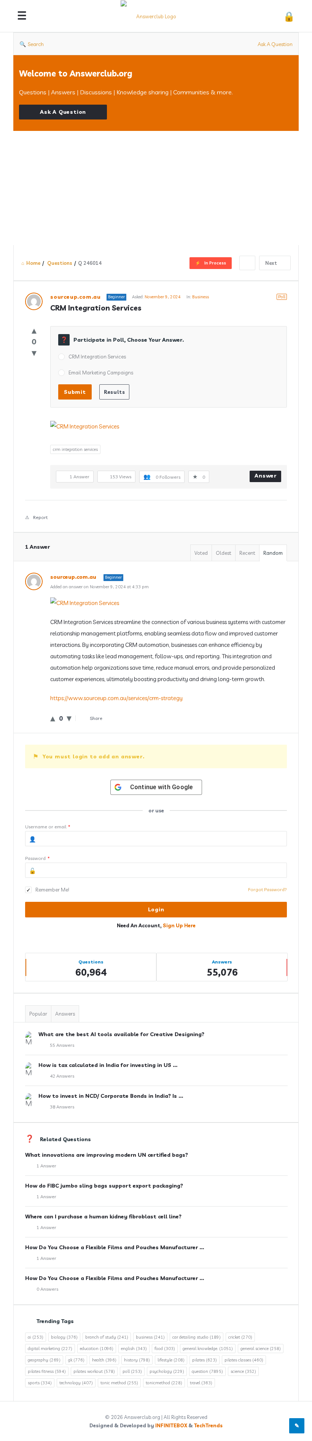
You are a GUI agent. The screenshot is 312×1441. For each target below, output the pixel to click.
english (134, 1348)
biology (64, 1337)
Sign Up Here (179, 925)
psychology (167, 1371)
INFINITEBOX (171, 1425)
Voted (201, 553)
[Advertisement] (156, 188)
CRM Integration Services (97, 356)
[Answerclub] (157, 16)
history (137, 1360)
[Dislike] (34, 352)
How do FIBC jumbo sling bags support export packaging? (104, 1185)
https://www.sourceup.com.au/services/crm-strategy (116, 698)
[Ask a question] (296, 1425)
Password (37, 858)
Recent (247, 553)
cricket (240, 1337)
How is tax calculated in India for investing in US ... (107, 1065)
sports (40, 1382)
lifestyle (171, 1360)
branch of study (106, 1337)
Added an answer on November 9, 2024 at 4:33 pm (99, 586)
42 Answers (62, 1076)
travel (201, 1382)
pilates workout (94, 1371)
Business (200, 296)
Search (36, 44)
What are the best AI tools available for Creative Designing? (121, 1034)
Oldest (223, 553)
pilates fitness (47, 1371)
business (150, 1337)
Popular (38, 1014)
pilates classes (243, 1360)
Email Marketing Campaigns (100, 372)
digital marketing (50, 1348)
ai (35, 1337)
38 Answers (62, 1107)
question (207, 1371)
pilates (204, 1360)
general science (260, 1348)
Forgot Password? (267, 889)
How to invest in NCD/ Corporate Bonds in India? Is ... (110, 1095)
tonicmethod (164, 1382)
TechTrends (208, 1425)
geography (44, 1360)
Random (273, 553)
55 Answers (62, 1045)
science (243, 1371)
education (96, 1348)
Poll (281, 296)
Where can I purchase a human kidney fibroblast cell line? (103, 1216)
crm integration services (75, 449)
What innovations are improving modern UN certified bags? (106, 1154)
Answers (65, 1014)
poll (132, 1371)
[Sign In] (289, 16)
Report (40, 517)
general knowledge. (208, 1348)
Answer (266, 475)
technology (76, 1382)
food (164, 1348)
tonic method (119, 1382)
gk (76, 1360)
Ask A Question (275, 44)
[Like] (34, 330)
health (104, 1360)
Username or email (47, 827)
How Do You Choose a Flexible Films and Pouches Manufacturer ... (114, 1247)
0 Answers (47, 1289)
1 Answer (46, 1166)
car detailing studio (196, 1337)
